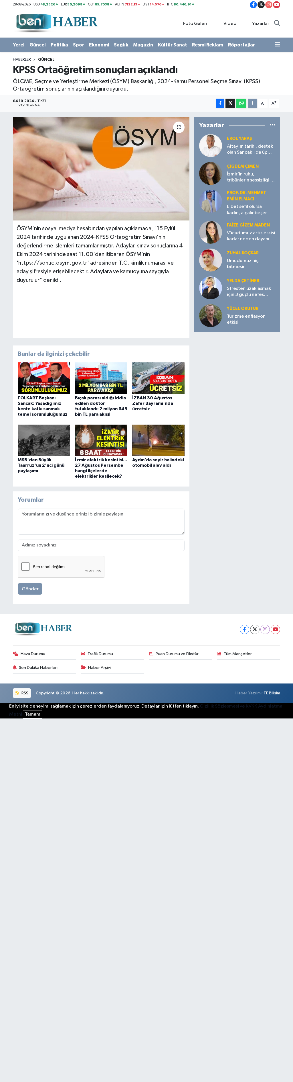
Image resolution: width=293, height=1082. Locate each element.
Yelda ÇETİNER (243, 281)
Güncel (37, 44)
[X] (255, 629)
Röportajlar (241, 44)
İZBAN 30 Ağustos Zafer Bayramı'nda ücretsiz (152, 403)
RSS (24, 693)
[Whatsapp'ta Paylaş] (241, 103)
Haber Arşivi (99, 667)
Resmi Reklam (207, 44)
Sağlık (121, 44)
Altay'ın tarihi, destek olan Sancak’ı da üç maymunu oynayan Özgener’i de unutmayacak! (250, 150)
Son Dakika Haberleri (38, 667)
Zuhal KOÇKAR (243, 253)
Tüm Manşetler (238, 654)
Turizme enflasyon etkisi (246, 319)
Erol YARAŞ (239, 138)
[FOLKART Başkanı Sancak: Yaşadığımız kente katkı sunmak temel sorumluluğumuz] (44, 378)
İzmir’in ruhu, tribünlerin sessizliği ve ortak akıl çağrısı (251, 177)
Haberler (22, 60)
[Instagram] (265, 629)
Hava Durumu (33, 654)
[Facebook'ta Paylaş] (220, 103)
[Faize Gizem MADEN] (210, 232)
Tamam (32, 714)
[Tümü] (272, 125)
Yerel (19, 44)
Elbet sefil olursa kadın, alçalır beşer (247, 209)
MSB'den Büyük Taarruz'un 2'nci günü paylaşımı (41, 465)
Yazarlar (260, 23)
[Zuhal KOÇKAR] (210, 259)
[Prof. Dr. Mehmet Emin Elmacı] (210, 201)
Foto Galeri (195, 23)
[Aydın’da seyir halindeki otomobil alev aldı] (158, 440)
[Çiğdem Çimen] (210, 173)
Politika (59, 44)
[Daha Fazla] (252, 103)
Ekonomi (99, 44)
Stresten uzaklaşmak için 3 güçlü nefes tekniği (249, 292)
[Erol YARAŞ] (210, 145)
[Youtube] (275, 629)
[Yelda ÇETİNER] (210, 287)
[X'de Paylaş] (230, 103)
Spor (78, 44)
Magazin (143, 44)
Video (229, 23)
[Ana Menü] (277, 45)
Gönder (30, 589)
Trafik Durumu (100, 654)
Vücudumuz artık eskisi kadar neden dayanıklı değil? (251, 236)
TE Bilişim (272, 693)
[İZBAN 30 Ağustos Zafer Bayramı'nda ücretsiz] (158, 378)
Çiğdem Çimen (243, 166)
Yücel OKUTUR (242, 308)
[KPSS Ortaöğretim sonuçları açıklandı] (101, 168)
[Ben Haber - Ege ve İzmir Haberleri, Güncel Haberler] (56, 23)
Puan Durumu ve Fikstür (177, 654)
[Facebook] (244, 629)
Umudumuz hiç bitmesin (243, 263)
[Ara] (277, 24)
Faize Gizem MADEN (248, 225)
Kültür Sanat (172, 44)
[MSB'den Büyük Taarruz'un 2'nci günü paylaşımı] (44, 440)
